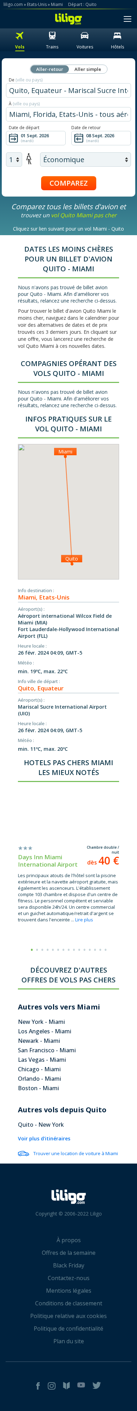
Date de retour (86, 128)
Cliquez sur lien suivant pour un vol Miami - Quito (68, 228)
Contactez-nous (69, 1278)
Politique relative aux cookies (68, 1316)
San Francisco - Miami (47, 1050)
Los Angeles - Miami (44, 1031)
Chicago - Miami (39, 1069)
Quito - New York (41, 1124)
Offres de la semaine (69, 1253)
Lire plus (84, 919)
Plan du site (68, 1341)
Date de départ (24, 128)
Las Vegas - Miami (42, 1060)
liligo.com (13, 4)
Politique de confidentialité (68, 1328)
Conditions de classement (68, 1303)
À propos (69, 1240)
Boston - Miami (38, 1088)
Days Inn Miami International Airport (48, 860)
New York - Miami (41, 1022)
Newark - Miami (39, 1041)
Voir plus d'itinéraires (44, 1138)
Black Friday (68, 1265)
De (26, 80)
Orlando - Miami (39, 1078)
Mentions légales (68, 1290)
